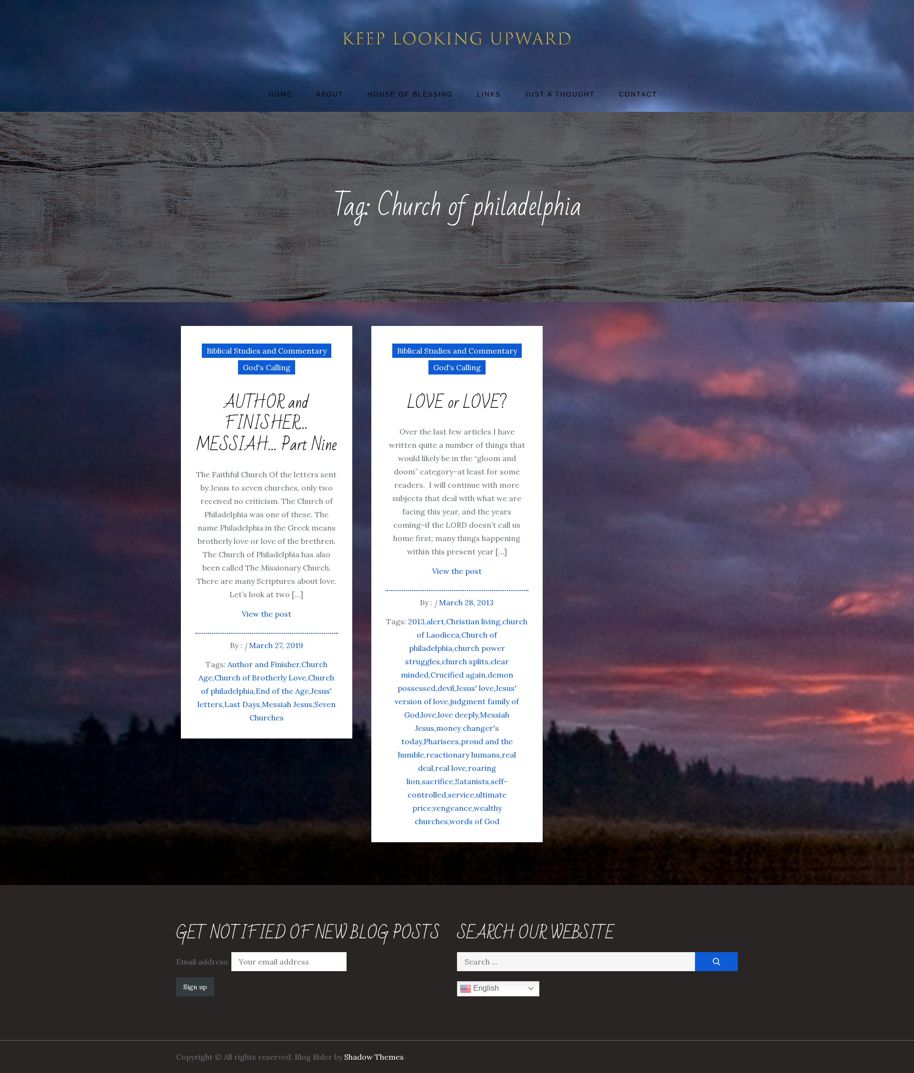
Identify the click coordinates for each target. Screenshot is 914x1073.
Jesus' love (475, 688)
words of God (474, 821)
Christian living (473, 621)
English (485, 988)
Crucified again (458, 674)
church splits (465, 661)
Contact (638, 94)
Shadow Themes (374, 1057)
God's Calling (266, 367)
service (461, 794)
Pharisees (441, 741)
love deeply (458, 714)
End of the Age (282, 691)
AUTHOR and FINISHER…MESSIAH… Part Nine (266, 424)
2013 (416, 621)
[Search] (716, 961)
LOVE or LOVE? (457, 403)
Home (280, 94)
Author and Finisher (263, 664)
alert (435, 621)
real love (450, 768)
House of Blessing (410, 94)
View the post (266, 614)
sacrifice (437, 781)
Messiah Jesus (287, 704)
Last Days (242, 704)
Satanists (472, 781)
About (330, 94)
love (428, 714)
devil (445, 688)
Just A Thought (560, 94)
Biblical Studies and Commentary (267, 350)
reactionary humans (463, 754)
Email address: (203, 961)
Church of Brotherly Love (260, 677)
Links (489, 94)
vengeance (452, 808)
